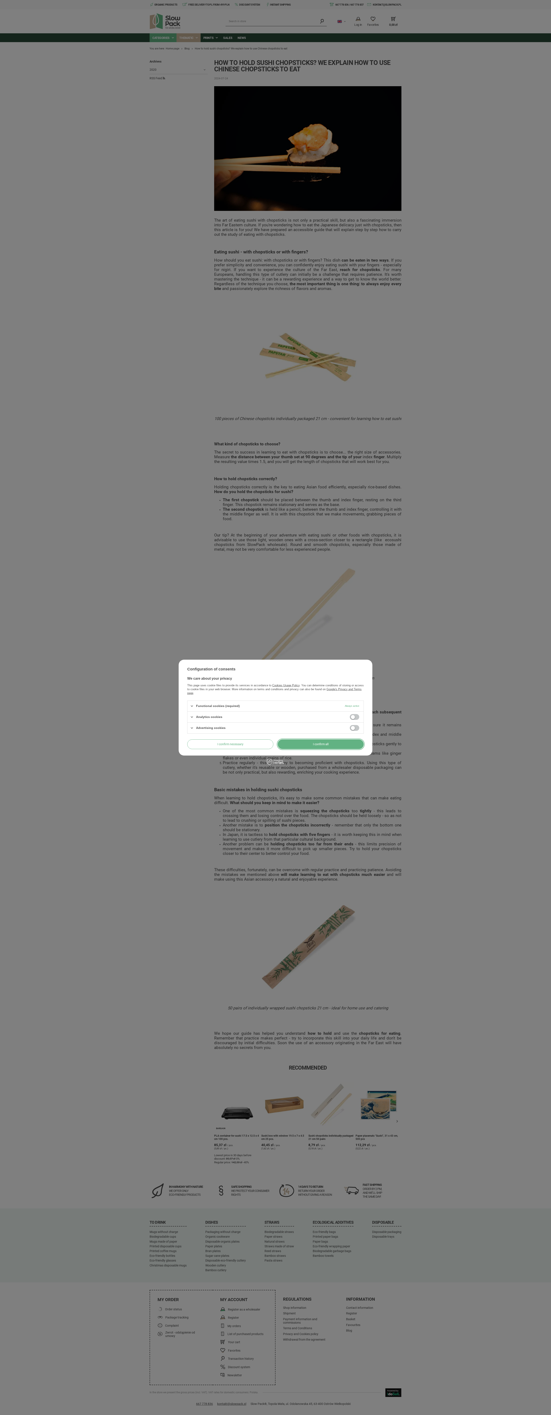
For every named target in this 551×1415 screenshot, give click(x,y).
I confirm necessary (230, 744)
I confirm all (320, 744)
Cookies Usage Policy (286, 685)
